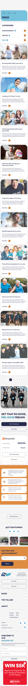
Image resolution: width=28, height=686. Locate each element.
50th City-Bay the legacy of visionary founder (11, 164)
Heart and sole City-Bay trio (11, 297)
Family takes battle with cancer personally (12, 130)
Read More (5, 73)
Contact (3, 622)
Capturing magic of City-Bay (11, 198)
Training (11, 613)
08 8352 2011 (4, 625)
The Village (7, 600)
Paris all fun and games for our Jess (13, 264)
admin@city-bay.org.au (6, 627)
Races (4, 593)
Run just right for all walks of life (12, 362)
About (4, 606)
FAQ (17, 615)
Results (12, 615)
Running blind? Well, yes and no (12, 63)
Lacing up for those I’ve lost (11, 96)
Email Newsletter (14, 617)
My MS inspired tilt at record (11, 231)
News (17, 613)
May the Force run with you (11, 329)
